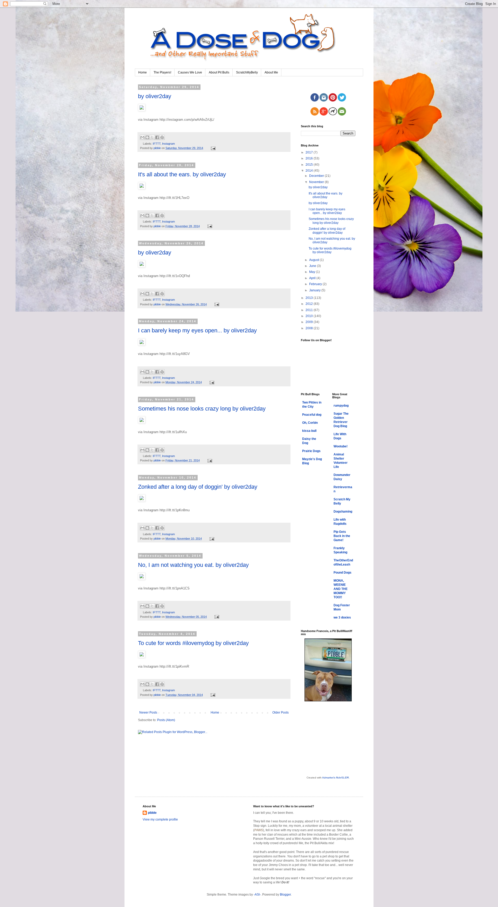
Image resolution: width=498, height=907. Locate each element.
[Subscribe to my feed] (314, 114)
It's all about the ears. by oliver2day (182, 174)
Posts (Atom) (166, 720)
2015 (310, 164)
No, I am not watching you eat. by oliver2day (193, 565)
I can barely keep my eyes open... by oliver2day (197, 330)
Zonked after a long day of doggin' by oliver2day (197, 486)
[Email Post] (213, 148)
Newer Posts (148, 712)
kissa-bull (309, 431)
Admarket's (328, 777)
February (316, 284)
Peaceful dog (311, 414)
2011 (310, 310)
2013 (310, 298)
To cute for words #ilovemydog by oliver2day (193, 643)
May (312, 272)
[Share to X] (152, 137)
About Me (271, 72)
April (312, 278)
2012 (310, 304)
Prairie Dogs (311, 451)
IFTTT (157, 143)
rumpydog (341, 405)
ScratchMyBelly (247, 72)
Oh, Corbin (310, 423)
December (317, 176)
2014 (310, 170)
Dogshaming (343, 511)
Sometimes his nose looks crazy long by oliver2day (202, 408)
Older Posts (280, 712)
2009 (310, 322)
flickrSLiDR (342, 777)
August (314, 260)
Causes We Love (190, 72)
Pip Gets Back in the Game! (342, 536)
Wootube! (341, 446)
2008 (310, 328)
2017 (310, 152)
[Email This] (142, 137)
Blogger (285, 894)
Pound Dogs (342, 572)
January (315, 290)
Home (142, 72)
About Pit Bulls (219, 72)
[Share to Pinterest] (162, 137)
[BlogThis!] (147, 137)
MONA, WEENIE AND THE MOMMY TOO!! (341, 589)
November (317, 182)
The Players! (162, 72)
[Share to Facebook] (157, 137)
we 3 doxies (342, 617)
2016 (310, 158)
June (313, 266)
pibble (152, 813)
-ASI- (257, 894)
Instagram (168, 143)
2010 (310, 316)
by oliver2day (154, 96)
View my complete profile (160, 819)
